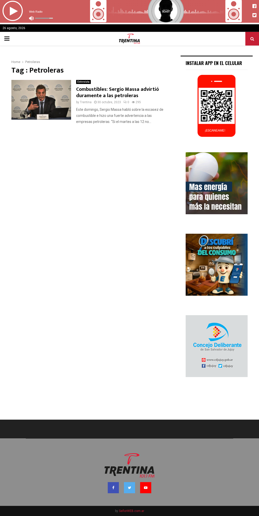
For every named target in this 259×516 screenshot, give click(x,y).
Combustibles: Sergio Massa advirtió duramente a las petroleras (117, 92)
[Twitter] (129, 487)
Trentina (86, 102)
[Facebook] (113, 487)
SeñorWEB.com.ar (131, 511)
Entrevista (83, 81)
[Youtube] (145, 487)
